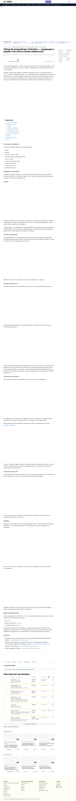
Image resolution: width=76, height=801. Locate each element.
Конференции (6, 788)
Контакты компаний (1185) (55, 4)
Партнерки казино (25, 783)
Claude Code (12, 741)
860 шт (49, 710)
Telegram (58, 784)
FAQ (23, 4)
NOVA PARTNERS (14, 685)
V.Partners (13, 717)
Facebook (6, 742)
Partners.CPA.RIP (14, 710)
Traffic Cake (13, 705)
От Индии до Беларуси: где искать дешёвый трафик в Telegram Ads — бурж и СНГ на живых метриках (29, 744)
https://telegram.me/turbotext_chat (30, 646)
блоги (20, 661)
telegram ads (30, 741)
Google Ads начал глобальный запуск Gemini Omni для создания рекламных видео (29, 767)
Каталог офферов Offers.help (11, 726)
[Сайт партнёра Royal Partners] (52, 697)
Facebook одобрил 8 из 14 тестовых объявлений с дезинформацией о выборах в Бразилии (11, 768)
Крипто (22, 789)
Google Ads (44, 741)
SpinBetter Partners (15, 691)
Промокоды (47, 4)
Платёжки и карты (42, 784)
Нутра (22, 786)
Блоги (10, 731)
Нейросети (34, 661)
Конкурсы (6, 793)
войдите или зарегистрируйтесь (26, 669)
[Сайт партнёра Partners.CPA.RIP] (52, 710)
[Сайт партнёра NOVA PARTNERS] (52, 685)
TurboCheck (18, 625)
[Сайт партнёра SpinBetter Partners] (52, 691)
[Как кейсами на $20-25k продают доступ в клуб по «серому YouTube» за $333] (47, 760)
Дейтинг (23, 787)
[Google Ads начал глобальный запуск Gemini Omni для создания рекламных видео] (29, 760)
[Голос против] (51, 662)
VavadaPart (13, 679)
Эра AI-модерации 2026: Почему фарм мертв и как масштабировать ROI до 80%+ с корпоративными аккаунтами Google (46, 744)
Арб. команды (12, 4)
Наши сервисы (27, 4)
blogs (8, 661)
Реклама (58, 783)
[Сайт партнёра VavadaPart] (52, 680)
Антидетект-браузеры (43, 783)
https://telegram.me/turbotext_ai (41, 644)
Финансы (23, 790)
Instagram (60, 787)
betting (33, 681)
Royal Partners (14, 697)
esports (37, 719)
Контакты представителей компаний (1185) (11, 783)
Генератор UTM (42, 786)
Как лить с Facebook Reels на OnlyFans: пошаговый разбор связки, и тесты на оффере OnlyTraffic (11, 746)
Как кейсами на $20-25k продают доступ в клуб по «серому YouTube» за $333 (45, 767)
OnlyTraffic (14, 742)
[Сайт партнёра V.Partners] (52, 717)
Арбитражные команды (44, 790)
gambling (34, 679)
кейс (7, 743)
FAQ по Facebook (7, 794)
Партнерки (34, 4)
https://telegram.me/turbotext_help (31, 648)
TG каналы (19, 4)
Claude (8, 741)
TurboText (6, 74)
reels (5, 743)
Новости (5, 791)
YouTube (59, 786)
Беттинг (23, 784)
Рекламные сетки (7, 787)
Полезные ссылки (40, 4)
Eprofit (26, 741)
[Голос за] (48, 662)
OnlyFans (10, 742)
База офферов (6, 4)
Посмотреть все (7, 43)
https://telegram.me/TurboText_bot (20, 640)
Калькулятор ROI (42, 787)
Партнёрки (6, 785)
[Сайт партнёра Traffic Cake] (52, 705)
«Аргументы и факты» (9, 425)
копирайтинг (27, 661)
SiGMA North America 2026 (64, 42)
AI (4, 661)
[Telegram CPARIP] (68, 1)
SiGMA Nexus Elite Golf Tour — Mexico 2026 (44, 42)
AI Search (48, 1)
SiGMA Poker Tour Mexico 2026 (20, 42)
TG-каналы (41, 789)
